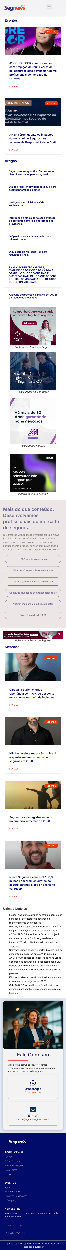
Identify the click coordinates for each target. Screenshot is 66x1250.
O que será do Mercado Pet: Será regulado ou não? (28, 253)
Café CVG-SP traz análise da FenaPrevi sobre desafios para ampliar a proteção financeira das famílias (35, 989)
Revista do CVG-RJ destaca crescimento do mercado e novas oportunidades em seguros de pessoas (35, 969)
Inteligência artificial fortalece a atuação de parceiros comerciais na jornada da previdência (32, 220)
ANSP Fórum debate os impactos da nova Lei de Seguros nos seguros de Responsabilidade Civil (32, 138)
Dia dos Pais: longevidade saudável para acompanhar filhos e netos (32, 188)
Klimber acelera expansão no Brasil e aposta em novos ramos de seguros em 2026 (32, 757)
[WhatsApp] (33, 1083)
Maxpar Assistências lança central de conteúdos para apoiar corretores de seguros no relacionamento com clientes (35, 918)
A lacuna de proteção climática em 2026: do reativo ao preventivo (33, 296)
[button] (49, 6)
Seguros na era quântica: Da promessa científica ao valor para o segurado (31, 173)
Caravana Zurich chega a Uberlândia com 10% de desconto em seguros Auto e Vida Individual (32, 693)
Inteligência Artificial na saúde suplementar (26, 204)
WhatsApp (33, 1089)
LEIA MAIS (14, 86)
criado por (33, 1247)
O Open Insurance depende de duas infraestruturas (30, 238)
